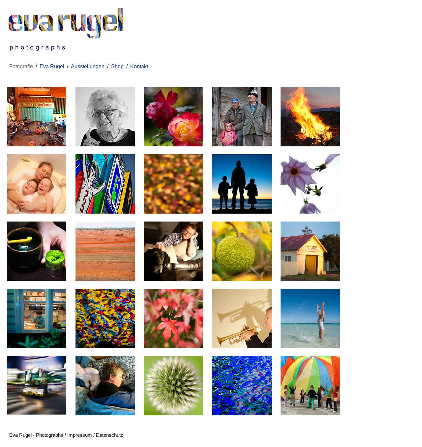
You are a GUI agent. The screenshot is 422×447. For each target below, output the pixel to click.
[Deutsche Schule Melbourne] (310, 417)
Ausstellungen (88, 66)
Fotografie (21, 66)
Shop (117, 66)
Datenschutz (109, 435)
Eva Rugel (52, 66)
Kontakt (139, 66)
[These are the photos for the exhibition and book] (105, 148)
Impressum (79, 435)
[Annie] (37, 349)
